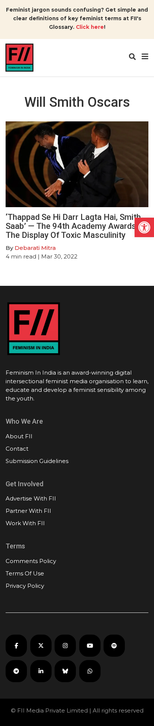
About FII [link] (19, 436)
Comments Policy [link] (31, 561)
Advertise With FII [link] (31, 498)
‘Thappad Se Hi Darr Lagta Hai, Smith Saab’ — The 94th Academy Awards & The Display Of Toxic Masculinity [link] (74, 226)
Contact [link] (17, 448)
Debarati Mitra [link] (35, 247)
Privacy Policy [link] (25, 585)
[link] (144, 227)
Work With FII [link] (25, 523)
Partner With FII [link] (28, 510)
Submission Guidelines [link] (37, 461)
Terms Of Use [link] (25, 573)
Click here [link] (90, 27)
